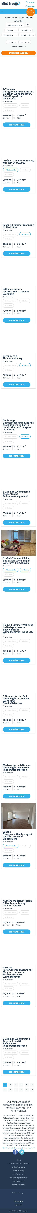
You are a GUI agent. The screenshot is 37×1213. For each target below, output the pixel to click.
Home (18, 1160)
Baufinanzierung (18, 1170)
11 (27, 1090)
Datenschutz (18, 1201)
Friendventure (23, 1211)
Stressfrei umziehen (18, 1174)
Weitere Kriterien (17, 46)
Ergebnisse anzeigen (18, 53)
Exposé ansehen (16, 124)
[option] (18, 74)
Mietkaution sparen (18, 1167)
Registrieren (31, 6)
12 (32, 1090)
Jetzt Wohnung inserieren (30, 12)
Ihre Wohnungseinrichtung (19, 1177)
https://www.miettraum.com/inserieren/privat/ (18, 1148)
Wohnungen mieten (18, 1184)
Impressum (18, 1205)
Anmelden (32, 2)
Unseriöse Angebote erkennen (18, 1163)
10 (21, 1090)
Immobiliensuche (18, 1181)
